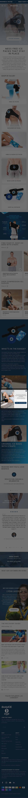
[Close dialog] (26, 391)
